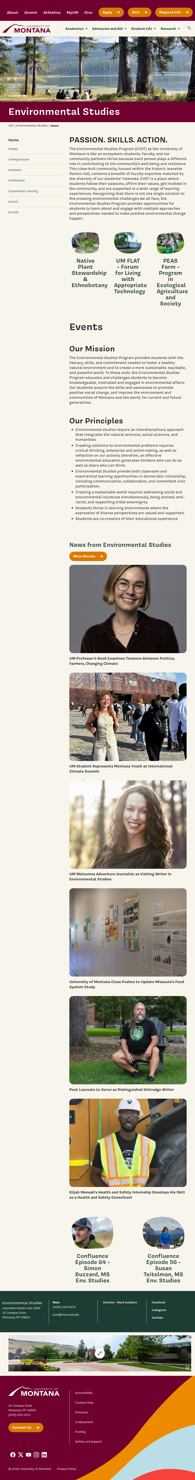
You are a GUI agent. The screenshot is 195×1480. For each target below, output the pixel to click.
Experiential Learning (23, 191)
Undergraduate (18, 159)
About (12, 12)
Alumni (30, 12)
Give (88, 12)
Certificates (16, 180)
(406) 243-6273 (64, 1307)
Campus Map (84, 1402)
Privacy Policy (66, 1469)
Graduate (14, 170)
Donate (13, 212)
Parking (80, 1432)
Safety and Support (88, 1441)
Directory (81, 1412)
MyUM (72, 12)
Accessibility (84, 1393)
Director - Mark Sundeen (120, 1302)
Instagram (159, 1310)
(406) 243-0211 (19, 1415)
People (13, 149)
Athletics (52, 12)
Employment (84, 1422)
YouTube (157, 1318)
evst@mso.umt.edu (66, 1315)
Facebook (158, 1302)
